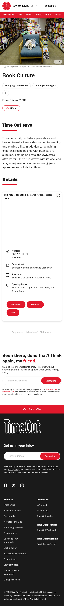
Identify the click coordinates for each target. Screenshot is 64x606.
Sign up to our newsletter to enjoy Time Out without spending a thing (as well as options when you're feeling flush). (30, 370)
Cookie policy (10, 548)
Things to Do (8, 15)
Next (59, 40)
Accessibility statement (15, 554)
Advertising (42, 511)
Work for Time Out (13, 522)
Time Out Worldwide (47, 530)
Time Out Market (45, 516)
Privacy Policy (8, 392)
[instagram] (22, 485)
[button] (58, 195)
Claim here (45, 332)
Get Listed (42, 505)
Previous (5, 40)
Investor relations (12, 511)
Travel (39, 15)
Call (13, 313)
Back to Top (35, 409)
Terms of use (10, 559)
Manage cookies (12, 580)
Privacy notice (10, 533)
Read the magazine (46, 544)
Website (35, 305)
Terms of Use (51, 390)
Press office (9, 505)
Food (20, 15)
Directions (16, 305)
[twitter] (13, 485)
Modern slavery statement (11, 573)
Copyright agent (11, 565)
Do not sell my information (11, 541)
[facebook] (5, 485)
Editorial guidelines (13, 528)
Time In (48, 15)
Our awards (9, 516)
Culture (29, 15)
